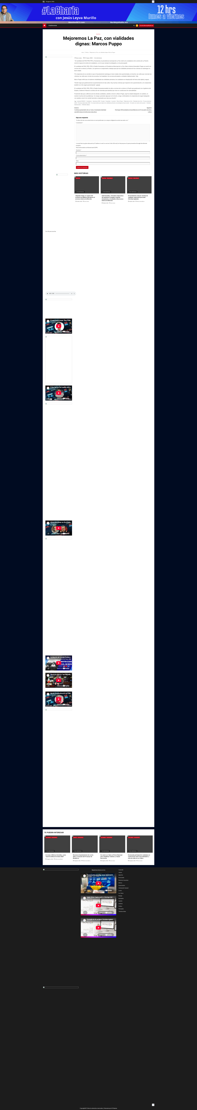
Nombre (78, 150)
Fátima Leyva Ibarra (140, 201)
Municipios (54, 837)
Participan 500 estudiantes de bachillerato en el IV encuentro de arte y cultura (133, 110)
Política (98, 34)
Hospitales (108, 101)
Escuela (103, 101)
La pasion (114, 101)
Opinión (120, 901)
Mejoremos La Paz (128, 101)
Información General (123, 888)
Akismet (145, 143)
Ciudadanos (89, 101)
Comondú (121, 869)
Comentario (79, 122)
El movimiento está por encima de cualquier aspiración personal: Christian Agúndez (138, 197)
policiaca (121, 903)
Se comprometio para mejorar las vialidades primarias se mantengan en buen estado (110, 103)
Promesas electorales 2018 (84, 103)
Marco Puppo (120, 101)
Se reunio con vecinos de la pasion (137, 103)
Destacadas (121, 877)
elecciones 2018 (96, 101)
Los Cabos (48, 837)
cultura (120, 872)
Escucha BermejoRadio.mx (146, 25)
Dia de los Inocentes (123, 880)
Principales (109, 178)
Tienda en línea (122, 911)
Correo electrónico (81, 155)
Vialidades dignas (86, 104)
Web (77, 160)
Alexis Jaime (79, 58)
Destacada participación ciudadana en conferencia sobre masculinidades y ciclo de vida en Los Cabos (139, 856)
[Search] (134, 25)
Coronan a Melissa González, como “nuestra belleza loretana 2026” (55, 855)
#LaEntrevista (53, 25)
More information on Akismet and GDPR (86, 147)
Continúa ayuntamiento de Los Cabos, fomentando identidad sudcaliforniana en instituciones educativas (90, 110)
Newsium (106, 1108)
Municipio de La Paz (137, 101)
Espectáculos (122, 885)
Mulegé (120, 895)
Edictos (120, 882)
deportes (121, 875)
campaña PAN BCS (81, 101)
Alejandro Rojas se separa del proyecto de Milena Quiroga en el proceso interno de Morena (85, 197)
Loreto (75, 837)
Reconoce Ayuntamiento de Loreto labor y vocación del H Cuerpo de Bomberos (83, 856)
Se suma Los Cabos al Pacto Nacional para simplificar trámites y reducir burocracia (111, 856)
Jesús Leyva (86, 201)
